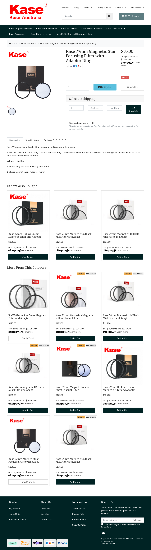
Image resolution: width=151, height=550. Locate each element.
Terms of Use (78, 508)
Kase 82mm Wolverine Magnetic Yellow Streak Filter (74, 317)
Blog (76, 7)
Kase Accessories (17, 34)
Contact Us (120, 7)
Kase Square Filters (45, 28)
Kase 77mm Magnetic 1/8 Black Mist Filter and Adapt (121, 235)
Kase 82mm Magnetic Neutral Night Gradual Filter (73, 388)
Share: (70, 66)
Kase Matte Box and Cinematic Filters (74, 34)
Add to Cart (28, 257)
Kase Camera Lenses (41, 34)
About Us (87, 7)
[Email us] (103, 533)
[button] (132, 87)
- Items (132, 16)
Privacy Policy (78, 514)
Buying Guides (104, 7)
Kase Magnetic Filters (19, 28)
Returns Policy (79, 519)
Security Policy (79, 525)
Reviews (48, 140)
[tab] (15, 140)
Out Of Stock (28, 338)
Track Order (15, 514)
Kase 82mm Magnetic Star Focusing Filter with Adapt (23, 460)
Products (65, 7)
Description (14, 140)
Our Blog (45, 514)
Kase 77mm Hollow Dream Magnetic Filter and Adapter (24, 235)
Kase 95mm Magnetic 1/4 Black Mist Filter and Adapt (74, 460)
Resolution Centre (18, 519)
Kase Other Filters (115, 28)
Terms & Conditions (129, 525)
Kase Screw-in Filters (92, 28)
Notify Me (106, 87)
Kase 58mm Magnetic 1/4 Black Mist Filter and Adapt (121, 317)
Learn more (27, 250)
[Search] (109, 16)
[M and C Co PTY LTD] (28, 12)
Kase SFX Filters (69, 28)
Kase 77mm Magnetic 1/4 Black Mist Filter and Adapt (74, 235)
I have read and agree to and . (120, 526)
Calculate (133, 111)
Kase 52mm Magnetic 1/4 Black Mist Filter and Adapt (26, 388)
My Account (136, 7)
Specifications (32, 140)
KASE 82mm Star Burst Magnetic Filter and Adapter (27, 317)
